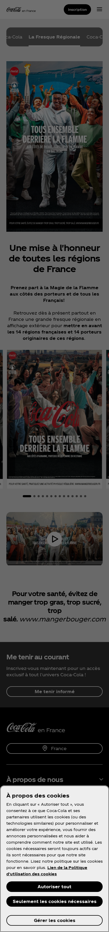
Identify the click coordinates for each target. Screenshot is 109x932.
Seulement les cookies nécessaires (55, 901)
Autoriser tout (54, 886)
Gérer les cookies (54, 920)
